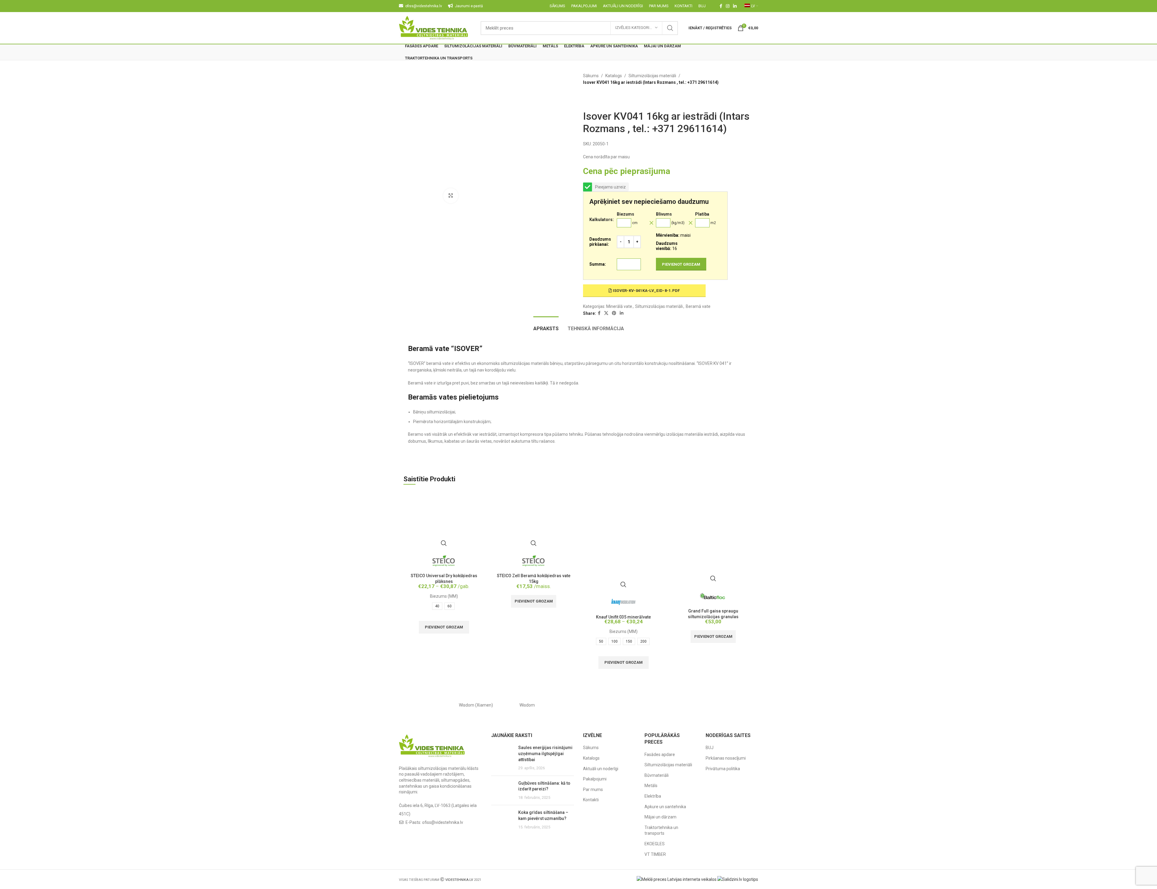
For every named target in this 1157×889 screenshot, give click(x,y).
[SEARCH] (670, 28)
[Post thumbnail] (502, 758)
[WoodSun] (424, 705)
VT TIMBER (655, 854)
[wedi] (629, 705)
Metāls (650, 785)
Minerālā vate (619, 306)
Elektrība (652, 796)
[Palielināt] (450, 195)
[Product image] (443, 520)
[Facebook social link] (721, 6)
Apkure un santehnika (665, 806)
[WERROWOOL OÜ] (578, 705)
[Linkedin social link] (734, 6)
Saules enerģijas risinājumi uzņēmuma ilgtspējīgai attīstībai (545, 753)
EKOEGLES (654, 843)
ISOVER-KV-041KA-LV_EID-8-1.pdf (646, 290)
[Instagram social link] (727, 6)
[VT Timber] (681, 705)
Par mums (593, 789)
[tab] (546, 325)
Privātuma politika (723, 768)
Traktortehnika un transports (661, 830)
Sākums (591, 75)
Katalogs (613, 75)
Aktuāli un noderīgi (600, 768)
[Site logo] (434, 27)
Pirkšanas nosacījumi (726, 758)
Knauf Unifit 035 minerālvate (623, 617)
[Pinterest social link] (614, 313)
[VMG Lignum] (732, 705)
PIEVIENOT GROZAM (681, 264)
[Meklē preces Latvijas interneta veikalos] (676, 879)
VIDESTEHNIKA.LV (459, 880)
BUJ (709, 747)
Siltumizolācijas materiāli (652, 75)
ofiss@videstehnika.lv (442, 822)
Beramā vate (698, 306)
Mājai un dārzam (660, 817)
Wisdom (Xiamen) (476, 705)
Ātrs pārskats (443, 543)
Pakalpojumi (595, 779)
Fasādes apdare (659, 754)
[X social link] (606, 313)
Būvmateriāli (656, 775)
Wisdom (527, 705)
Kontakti (591, 799)
